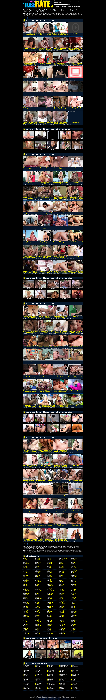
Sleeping (72, 563)
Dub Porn (65, 149)
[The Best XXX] (75, 538)
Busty (24, 621)
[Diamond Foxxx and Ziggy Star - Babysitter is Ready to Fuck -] (30, 404)
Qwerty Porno (77, 288)
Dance (36, 588)
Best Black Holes (53, 648)
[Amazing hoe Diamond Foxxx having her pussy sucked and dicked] (30, 389)
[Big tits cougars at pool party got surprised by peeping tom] (75, 330)
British (24, 615)
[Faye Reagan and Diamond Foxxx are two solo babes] (30, 106)
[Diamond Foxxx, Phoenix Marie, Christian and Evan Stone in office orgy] (60, 106)
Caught (24, 628)
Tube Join (28, 149)
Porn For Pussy (75, 682)
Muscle (60, 571)
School (60, 625)
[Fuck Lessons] (30, 181)
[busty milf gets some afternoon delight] (45, 464)
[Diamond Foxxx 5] (75, 181)
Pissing (60, 599)
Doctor (36, 597)
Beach (24, 586)
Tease (72, 592)
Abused (24, 559)
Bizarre (24, 599)
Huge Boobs (72, 9)
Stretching (72, 579)
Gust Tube (77, 422)
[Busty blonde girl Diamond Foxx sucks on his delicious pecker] (45, 375)
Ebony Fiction (77, 658)
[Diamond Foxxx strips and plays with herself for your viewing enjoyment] (30, 92)
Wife (72, 625)
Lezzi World (74, 665)
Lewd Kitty (62, 688)
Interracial (48, 602)
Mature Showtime (75, 667)
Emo (35, 606)
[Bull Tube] (75, 211)
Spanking (72, 570)
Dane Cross (33, 14)
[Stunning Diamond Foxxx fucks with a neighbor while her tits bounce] (30, 226)
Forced (48, 561)
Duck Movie (53, 139)
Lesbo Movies (62, 684)
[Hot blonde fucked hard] (75, 464)
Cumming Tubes (51, 682)
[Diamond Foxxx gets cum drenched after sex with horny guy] (30, 240)
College (36, 568)
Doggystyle (37, 598)
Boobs (24, 610)
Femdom (36, 621)
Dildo (36, 594)
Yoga (72, 630)
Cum (35, 580)
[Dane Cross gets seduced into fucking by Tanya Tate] (45, 121)
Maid (48, 630)
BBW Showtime (50, 679)
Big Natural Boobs (63, 10)
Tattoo (72, 589)
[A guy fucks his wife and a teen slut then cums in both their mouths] (30, 449)
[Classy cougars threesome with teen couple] (30, 464)
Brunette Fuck (33, 11)
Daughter (36, 589)
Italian (48, 603)
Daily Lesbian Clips (51, 684)
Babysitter (24, 579)
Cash (24, 625)
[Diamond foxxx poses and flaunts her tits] (60, 181)
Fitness (36, 630)
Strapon (72, 577)
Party (60, 593)
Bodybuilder (25, 607)
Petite (60, 597)
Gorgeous (48, 579)
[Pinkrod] (60, 479)
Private (60, 608)
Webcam (72, 620)
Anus (23, 570)
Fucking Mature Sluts (63, 666)
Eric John (81, 14)
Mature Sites (74, 669)
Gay (47, 570)
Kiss (47, 612)
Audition (24, 575)
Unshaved (73, 611)
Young (72, 632)
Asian (24, 572)
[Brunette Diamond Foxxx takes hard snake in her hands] (45, 270)
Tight (72, 597)
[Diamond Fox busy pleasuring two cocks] (60, 166)
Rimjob (60, 623)
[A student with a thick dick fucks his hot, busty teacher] (45, 106)
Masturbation (61, 558)
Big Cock (24, 593)
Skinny (72, 561)
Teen (72, 593)
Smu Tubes (28, 648)
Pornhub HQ (41, 288)
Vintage (72, 615)
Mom (60, 566)
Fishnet (36, 628)
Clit (35, 561)
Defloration (37, 592)
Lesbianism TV (62, 679)
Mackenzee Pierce (47, 14)
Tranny (72, 602)
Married (48, 632)
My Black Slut (50, 674)
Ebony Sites (50, 669)
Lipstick (48, 628)
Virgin (72, 616)
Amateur (24, 563)
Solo (72, 566)
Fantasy (36, 617)
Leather (48, 621)
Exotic (36, 611)
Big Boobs (24, 590)
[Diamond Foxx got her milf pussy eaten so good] (45, 211)
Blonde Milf (33, 10)
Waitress (72, 619)
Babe (24, 577)
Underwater (73, 608)
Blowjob (24, 606)
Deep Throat (37, 590)
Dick (35, 593)
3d (23, 558)
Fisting (36, 629)
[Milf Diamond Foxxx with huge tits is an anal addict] (45, 255)
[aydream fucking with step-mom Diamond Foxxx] (45, 240)
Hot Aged (61, 675)
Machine (48, 629)
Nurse (60, 576)
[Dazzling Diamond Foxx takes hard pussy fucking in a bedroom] (30, 345)
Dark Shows (29, 658)
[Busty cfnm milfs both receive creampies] (45, 62)
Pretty (60, 607)
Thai (72, 594)
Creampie (36, 577)
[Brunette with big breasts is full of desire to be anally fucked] (60, 315)
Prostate (60, 610)
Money (60, 567)
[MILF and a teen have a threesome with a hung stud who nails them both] (45, 360)
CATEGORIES (57, 6)
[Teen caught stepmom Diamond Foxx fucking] (75, 106)
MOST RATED (70, 6)
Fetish (36, 623)
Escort (36, 608)
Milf (59, 563)
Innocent (48, 599)
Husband (48, 597)
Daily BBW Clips (51, 683)
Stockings (72, 576)
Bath (23, 581)
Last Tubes (28, 288)
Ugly (72, 606)
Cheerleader (25, 633)
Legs (48, 623)
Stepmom (72, 575)
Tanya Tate (36, 13)
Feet (35, 620)
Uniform (72, 610)
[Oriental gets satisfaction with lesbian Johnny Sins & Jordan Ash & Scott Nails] (75, 47)
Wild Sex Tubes (77, 298)
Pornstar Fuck (27, 11)
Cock (36, 566)
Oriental (60, 586)
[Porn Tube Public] (75, 32)
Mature (60, 559)
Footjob (48, 559)
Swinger (72, 586)
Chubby (36, 558)
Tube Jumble (28, 298)
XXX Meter (74, 679)
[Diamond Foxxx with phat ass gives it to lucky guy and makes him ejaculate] (30, 479)
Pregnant (60, 606)
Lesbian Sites (62, 682)
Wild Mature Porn (75, 678)
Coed (36, 567)
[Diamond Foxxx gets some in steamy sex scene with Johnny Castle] (75, 523)
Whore (72, 624)
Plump (60, 601)
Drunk (36, 603)
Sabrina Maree (39, 14)
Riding (60, 621)
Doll (35, 599)
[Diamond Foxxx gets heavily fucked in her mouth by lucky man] (30, 330)
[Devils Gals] (75, 315)
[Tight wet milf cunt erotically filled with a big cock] (60, 494)
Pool (60, 602)
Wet (71, 623)
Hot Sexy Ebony (51, 670)
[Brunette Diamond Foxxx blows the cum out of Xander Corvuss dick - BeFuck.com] (45, 226)
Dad (35, 586)
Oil (59, 580)
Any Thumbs (65, 422)
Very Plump (74, 675)
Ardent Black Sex (41, 648)
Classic (36, 559)
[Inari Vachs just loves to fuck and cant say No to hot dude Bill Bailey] (45, 32)
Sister (72, 559)
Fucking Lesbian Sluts (52, 689)
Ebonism (40, 658)
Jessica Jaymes (66, 13)
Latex (48, 619)
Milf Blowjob (30, 9)
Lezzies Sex (62, 689)
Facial (36, 615)
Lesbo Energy (62, 683)
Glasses (48, 576)
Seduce (60, 629)
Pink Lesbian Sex (75, 670)
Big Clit (24, 592)
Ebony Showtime (51, 667)
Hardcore (48, 586)
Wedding (72, 621)
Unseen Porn (53, 298)
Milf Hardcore (27, 10)
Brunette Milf (36, 9)
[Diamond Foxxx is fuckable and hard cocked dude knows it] (45, 509)
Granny (48, 580)
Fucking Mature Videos (64, 667)
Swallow (72, 584)
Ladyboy (48, 617)
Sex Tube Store (77, 432)
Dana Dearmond (75, 14)
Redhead (60, 617)
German (48, 571)
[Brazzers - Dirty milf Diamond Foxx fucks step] (45, 330)
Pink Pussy (27, 15)
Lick (47, 625)
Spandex (72, 568)
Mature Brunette (50, 10)
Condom (36, 572)
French (48, 563)
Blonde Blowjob (42, 9)
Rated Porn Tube (53, 432)
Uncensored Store (41, 298)
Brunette (24, 616)
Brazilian (24, 612)
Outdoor (60, 588)
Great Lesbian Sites (63, 674)
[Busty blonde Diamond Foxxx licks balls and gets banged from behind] (60, 196)
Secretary (60, 628)
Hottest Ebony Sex (51, 671)
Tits (71, 599)
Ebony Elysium (65, 658)
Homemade (49, 590)
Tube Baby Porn (28, 139)
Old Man (60, 581)
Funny (48, 566)
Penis (60, 594)
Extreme (36, 612)
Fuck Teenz (62, 671)
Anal (23, 567)
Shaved (60, 630)
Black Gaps (65, 648)
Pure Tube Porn (40, 432)
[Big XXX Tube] (75, 449)
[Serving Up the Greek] (45, 196)
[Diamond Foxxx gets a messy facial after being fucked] (60, 77)
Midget (60, 562)
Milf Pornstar (39, 10)
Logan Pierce (61, 14)
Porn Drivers (65, 288)
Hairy (48, 584)
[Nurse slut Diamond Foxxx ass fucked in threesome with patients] (30, 32)
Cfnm (24, 630)
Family (36, 616)
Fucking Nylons (63, 670)
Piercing (60, 598)
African (24, 562)
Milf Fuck (78, 9)
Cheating (24, 632)
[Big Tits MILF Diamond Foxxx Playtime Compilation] (75, 509)
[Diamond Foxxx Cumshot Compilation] (45, 181)
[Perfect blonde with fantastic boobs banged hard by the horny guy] (45, 389)
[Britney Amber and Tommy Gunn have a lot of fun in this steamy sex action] (75, 92)
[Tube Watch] (75, 404)
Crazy (36, 576)
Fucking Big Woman (51, 688)
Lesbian (48, 624)
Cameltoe (24, 623)
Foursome (48, 562)
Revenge (60, 620)
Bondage (24, 608)
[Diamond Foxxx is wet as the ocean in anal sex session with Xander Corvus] (75, 270)
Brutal (24, 617)
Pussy (60, 615)
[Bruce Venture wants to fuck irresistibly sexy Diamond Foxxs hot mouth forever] (60, 538)
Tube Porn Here (75, 688)
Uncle (72, 607)
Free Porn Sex (74, 684)
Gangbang (48, 568)
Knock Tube (29, 432)
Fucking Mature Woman (64, 669)
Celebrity (24, 629)
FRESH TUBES (63, 6)
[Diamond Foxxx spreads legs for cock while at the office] (60, 211)
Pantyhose (61, 592)
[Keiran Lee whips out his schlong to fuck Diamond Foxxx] (60, 47)
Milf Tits (44, 10)
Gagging (48, 567)
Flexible (36, 633)
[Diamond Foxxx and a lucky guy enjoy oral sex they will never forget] (30, 62)
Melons (60, 561)
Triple (72, 603)
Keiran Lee (73, 13)
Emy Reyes (33, 15)
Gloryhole (48, 577)
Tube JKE (74, 689)
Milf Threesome (41, 11)
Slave (72, 562)
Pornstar (60, 603)
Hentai (48, 588)
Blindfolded (25, 603)
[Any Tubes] (75, 166)
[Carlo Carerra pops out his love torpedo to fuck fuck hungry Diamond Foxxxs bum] (75, 196)
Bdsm (24, 585)
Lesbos (61, 687)
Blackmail (24, 602)
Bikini (24, 597)
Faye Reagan (42, 13)
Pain (60, 589)
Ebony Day (53, 658)
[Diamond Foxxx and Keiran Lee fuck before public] (30, 196)
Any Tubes (41, 139)
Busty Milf (69, 10)
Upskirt (72, 612)
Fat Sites (49, 687)
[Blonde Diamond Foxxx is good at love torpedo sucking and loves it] (60, 464)
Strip (72, 580)
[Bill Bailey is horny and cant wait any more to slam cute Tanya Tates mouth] (45, 479)
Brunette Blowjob (57, 9)
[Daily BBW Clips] (75, 255)
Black (24, 601)
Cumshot (36, 581)
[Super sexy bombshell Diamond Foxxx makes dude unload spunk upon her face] (30, 315)
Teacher (72, 590)
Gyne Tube (65, 139)
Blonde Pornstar (76, 10)
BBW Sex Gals (50, 678)
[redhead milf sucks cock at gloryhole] (75, 389)
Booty (24, 611)
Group (48, 581)
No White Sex (50, 675)
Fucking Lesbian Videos (64, 665)
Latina (48, 620)
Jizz (47, 610)
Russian (60, 624)
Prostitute (60, 611)
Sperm (72, 571)
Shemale (60, 633)
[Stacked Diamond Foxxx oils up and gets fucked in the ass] (30, 211)
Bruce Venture (27, 14)
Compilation (37, 571)
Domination (37, 601)
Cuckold (36, 579)
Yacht (72, 629)
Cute (35, 584)
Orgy (60, 585)
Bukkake (24, 619)
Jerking (48, 608)
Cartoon (24, 624)
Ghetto (48, 572)
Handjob (48, 585)
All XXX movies (77, 139)
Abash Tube (41, 422)
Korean (48, 615)
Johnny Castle (54, 14)
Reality (60, 616)
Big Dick (24, 594)
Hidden (48, 589)
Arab (23, 571)
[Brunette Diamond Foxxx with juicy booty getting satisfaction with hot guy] (60, 375)
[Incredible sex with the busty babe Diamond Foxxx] (75, 62)
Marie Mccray (59, 13)
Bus (23, 620)
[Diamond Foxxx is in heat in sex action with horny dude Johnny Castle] (75, 226)
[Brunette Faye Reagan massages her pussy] (30, 166)
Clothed (36, 563)
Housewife (48, 593)
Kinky (48, 611)
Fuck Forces (53, 288)
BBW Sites (50, 680)
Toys (72, 601)
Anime (24, 568)
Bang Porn (53, 149)
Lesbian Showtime (63, 680)
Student (72, 581)
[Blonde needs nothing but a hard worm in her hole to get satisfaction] (60, 449)
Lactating (48, 616)
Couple (36, 575)
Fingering (36, 625)
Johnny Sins (30, 13)
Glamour (48, 575)
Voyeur (72, 617)
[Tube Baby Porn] (75, 360)
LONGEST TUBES (77, 6)
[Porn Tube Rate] (38, 8)
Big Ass (24, 589)
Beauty (24, 588)
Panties (60, 590)
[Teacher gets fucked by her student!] (45, 166)
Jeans (48, 607)
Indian (48, 598)
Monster (60, 568)
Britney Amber (78, 13)
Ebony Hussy (50, 666)
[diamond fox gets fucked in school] (30, 47)
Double (36, 602)
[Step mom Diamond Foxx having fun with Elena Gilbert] (60, 255)
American (24, 566)
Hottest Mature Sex (63, 678)
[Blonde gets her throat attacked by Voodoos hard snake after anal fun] (75, 345)
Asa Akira (53, 13)
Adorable (24, 561)
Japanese (48, 606)
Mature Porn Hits (75, 666)
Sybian (72, 588)
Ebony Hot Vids (50, 665)
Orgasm (60, 584)
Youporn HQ (28, 422)
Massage (48, 633)
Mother (60, 570)
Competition (37, 570)
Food (48, 558)
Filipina (36, 624)
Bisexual (24, 598)
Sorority (72, 567)
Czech (36, 585)
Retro (60, 619)
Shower (72, 558)
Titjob (72, 598)
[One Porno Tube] (72, 111)
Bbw (23, 584)
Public (60, 612)
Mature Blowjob (50, 9)
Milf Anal (56, 10)
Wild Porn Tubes (65, 298)
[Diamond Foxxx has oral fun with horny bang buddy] (60, 523)
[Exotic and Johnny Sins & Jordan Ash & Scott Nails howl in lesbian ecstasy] (30, 77)
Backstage (24, 580)
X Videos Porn (74, 683)
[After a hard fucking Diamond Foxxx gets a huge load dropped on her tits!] (30, 538)
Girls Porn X (74, 680)
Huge (48, 594)
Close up (36, 562)
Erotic (36, 607)
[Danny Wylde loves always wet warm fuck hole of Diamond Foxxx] (45, 449)
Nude (60, 575)
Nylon (60, 577)
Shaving (60, 632)
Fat (35, 619)
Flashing (36, 632)
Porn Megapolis (75, 671)
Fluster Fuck (77, 149)
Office (60, 579)
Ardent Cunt (41, 149)
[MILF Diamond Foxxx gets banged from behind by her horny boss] (45, 77)
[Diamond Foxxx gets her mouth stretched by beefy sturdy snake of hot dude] (60, 92)
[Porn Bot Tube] (75, 77)
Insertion (48, 601)
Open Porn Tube (75, 687)
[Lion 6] (75, 494)
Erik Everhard (67, 14)
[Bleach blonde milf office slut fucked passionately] (75, 240)
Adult (53, 422)
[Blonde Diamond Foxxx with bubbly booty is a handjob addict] (45, 315)
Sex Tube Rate (65, 432)
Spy (71, 572)
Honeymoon (49, 592)
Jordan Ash (48, 13)
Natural (60, 572)
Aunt (23, 576)
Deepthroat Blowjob (65, 9)
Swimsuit (72, 585)
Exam (36, 610)
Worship (72, 628)
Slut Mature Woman (75, 674)
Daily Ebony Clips (77, 648)
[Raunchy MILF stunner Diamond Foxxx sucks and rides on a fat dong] (60, 226)
